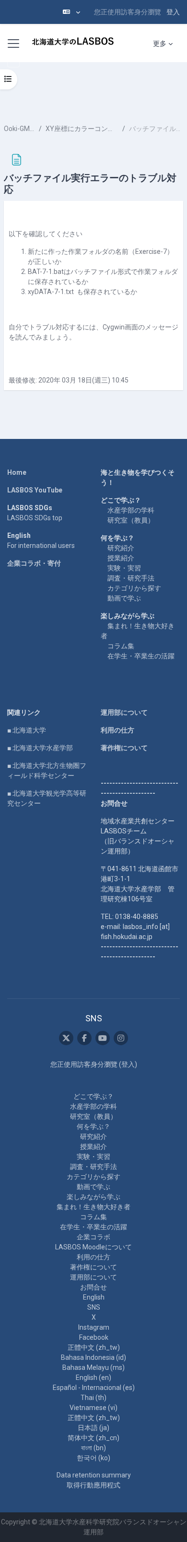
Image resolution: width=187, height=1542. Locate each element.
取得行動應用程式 (93, 1485)
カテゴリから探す (134, 588)
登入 (173, 12)
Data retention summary (94, 1475)
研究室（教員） (130, 520)
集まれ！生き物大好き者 (93, 1207)
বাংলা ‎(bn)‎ (93, 1448)
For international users (41, 545)
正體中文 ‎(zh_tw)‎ (94, 1347)
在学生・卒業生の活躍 (141, 656)
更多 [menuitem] (159, 43)
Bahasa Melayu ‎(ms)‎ (93, 1367)
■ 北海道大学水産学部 (40, 748)
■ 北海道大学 (26, 730)
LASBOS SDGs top (34, 518)
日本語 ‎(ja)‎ (93, 1428)
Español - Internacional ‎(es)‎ (94, 1387)
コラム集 (120, 646)
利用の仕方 (117, 730)
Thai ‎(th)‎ (93, 1397)
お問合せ (93, 1287)
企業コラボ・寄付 (34, 563)
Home (16, 472)
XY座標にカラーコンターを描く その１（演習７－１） (82, 128)
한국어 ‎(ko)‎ (93, 1458)
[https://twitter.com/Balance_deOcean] (66, 1038)
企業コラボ (93, 1237)
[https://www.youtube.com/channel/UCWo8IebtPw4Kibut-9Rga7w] (102, 1038)
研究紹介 (120, 548)
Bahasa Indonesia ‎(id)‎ (93, 1357)
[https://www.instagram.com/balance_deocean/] (121, 1038)
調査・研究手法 (130, 578)
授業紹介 (120, 558)
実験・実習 (124, 568)
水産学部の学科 (130, 510)
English (94, 1297)
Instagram (93, 1327)
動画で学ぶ (124, 598)
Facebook (93, 1337)
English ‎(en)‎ (93, 1377)
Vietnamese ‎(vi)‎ (93, 1407)
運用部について (124, 712)
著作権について (124, 748)
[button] (71, 12)
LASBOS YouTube (34, 490)
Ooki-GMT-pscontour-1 (19, 128)
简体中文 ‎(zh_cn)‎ (93, 1438)
